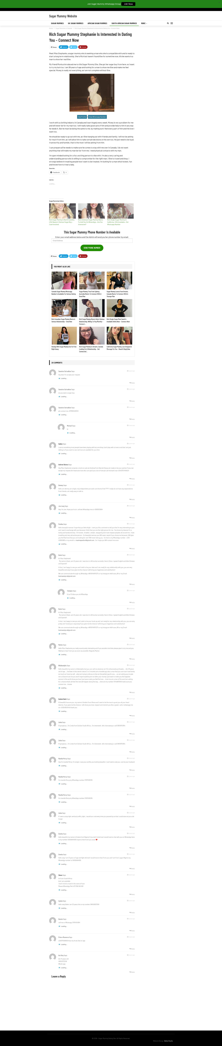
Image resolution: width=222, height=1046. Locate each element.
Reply (133, 383)
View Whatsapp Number (97, 117)
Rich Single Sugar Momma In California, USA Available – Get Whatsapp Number (118, 222)
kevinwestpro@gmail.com (67, 576)
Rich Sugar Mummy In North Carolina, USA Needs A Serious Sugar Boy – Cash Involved (62, 222)
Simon (60, 875)
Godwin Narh (62, 699)
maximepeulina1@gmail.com (85, 540)
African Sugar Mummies (97, 23)
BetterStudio (168, 1041)
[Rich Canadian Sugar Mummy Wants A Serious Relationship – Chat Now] (64, 308)
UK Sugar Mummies (75, 23)
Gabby (60, 444)
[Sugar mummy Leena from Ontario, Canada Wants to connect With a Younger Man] (119, 280)
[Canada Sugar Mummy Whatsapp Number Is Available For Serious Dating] (64, 280)
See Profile (82, 117)
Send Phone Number (92, 247)
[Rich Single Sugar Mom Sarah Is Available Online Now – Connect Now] (119, 308)
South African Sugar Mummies (124, 23)
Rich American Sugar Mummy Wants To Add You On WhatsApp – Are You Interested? (90, 222)
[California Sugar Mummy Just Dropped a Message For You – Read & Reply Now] (119, 336)
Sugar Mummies (57, 23)
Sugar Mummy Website (63, 16)
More (143, 23)
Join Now (128, 4)
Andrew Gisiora (63, 465)
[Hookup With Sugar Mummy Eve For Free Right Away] (64, 336)
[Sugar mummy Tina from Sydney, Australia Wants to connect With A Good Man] (92, 280)
